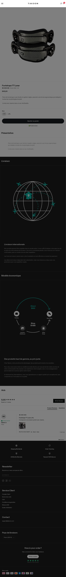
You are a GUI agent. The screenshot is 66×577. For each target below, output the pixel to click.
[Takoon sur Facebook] (6, 481)
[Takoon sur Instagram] (3, 481)
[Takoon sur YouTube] (10, 481)
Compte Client (6, 494)
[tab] (52, 408)
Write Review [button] (59, 401)
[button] (33, 88)
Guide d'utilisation (7, 507)
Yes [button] (31, 431)
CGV (3, 499)
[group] (9, 399)
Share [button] (38, 431)
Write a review (33, 556)
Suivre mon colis (6, 497)
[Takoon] (33, 3)
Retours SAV (5, 505)
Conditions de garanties (8, 502)
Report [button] (34, 431)
